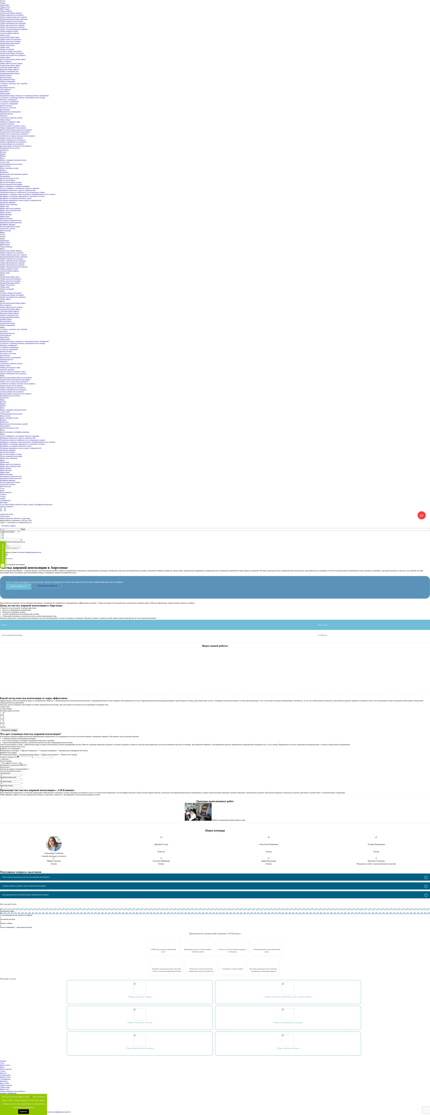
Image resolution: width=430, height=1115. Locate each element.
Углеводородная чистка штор (11, 164)
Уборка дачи (4, 47)
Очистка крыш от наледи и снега (12, 126)
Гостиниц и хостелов (8, 108)
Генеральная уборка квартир (11, 13)
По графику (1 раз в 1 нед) (11, 763)
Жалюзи (3, 152)
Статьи (2, 496)
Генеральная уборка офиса (10, 65)
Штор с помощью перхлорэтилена (13, 160)
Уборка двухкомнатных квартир (12, 25)
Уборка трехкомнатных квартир (12, 27)
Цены (2, 490)
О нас (2, 488)
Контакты (4, 502)
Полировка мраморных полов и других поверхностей (20, 200)
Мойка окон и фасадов (8, 204)
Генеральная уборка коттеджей (12, 53)
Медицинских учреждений (10, 112)
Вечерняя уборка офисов (9, 69)
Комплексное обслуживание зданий (14, 174)
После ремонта (5, 61)
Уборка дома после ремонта (10, 39)
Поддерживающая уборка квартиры (13, 19)
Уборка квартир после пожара (11, 21)
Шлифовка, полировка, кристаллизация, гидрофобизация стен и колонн (27, 194)
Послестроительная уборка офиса (13, 59)
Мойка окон (4, 206)
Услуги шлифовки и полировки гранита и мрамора (19, 188)
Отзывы (3, 494)
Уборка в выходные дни (9, 71)
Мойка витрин (5, 212)
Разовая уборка (6, 75)
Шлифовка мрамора (7, 224)
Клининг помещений (8, 1093)
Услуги (2, 235)
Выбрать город (424, 512)
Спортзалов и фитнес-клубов (11, 118)
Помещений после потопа (10, 148)
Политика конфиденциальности (58, 1112)
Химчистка (4, 150)
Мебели (3, 156)
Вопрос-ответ (5, 1077)
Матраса (3, 170)
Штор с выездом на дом (9, 168)
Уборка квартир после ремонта (12, 15)
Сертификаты (5, 500)
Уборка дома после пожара (10, 41)
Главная (3, 1061)
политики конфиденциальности (29, 552)
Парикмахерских (6, 114)
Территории (4, 5)
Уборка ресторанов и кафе (10, 122)
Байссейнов (4, 92)
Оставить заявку (8, 526)
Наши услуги (5, 1065)
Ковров (3, 154)
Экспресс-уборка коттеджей (10, 51)
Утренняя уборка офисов (9, 67)
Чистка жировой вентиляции (11, 184)
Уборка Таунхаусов (7, 45)
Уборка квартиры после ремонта (12, 1091)
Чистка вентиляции (7, 180)
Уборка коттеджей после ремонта (12, 55)
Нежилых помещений (8, 100)
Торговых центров (7, 124)
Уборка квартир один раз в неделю (13, 17)
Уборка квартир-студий (9, 31)
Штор (2, 158)
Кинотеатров (5, 110)
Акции (2, 498)
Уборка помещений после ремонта (13, 128)
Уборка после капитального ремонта (14, 134)
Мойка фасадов (6, 214)
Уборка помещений (7, 81)
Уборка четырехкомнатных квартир (13, 29)
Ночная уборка (5, 77)
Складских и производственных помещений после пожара (22, 98)
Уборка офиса (5, 57)
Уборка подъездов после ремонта (12, 140)
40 (3, 534)
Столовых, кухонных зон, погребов (13, 83)
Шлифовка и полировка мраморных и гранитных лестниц (22, 196)
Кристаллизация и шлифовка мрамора (14, 186)
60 (3, 538)
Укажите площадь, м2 (8, 757)
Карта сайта (4, 1083)
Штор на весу (5, 166)
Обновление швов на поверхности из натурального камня (22, 192)
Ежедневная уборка (7, 79)
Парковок (3, 116)
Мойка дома (4, 216)
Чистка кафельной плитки (10, 226)
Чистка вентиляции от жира (11, 182)
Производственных (7, 88)
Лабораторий (5, 94)
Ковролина (4, 172)
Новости (3, 1073)
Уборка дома (5, 35)
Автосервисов (5, 90)
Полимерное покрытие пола (11, 220)
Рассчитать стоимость (47, 586)
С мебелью (4, 759)
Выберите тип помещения (10, 749)
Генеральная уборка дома (9, 37)
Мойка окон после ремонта (10, 208)
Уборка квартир (6, 11)
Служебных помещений (9, 102)
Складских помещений (9, 104)
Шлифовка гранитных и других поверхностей (17, 190)
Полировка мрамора (7, 202)
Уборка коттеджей (7, 49)
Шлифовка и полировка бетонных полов (15, 198)
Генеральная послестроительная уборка (15, 132)
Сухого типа (5, 162)
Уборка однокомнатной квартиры (13, 23)
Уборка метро (5, 120)
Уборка (2, 3)
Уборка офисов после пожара (11, 63)
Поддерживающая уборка (10, 43)
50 (3, 536)
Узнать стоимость (6, 506)
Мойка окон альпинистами (10, 210)
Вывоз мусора (5, 231)
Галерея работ (5, 1075)
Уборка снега (5, 7)
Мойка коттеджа (6, 218)
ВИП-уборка (5, 9)
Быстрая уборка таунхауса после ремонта (15, 146)
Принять (23, 1111)
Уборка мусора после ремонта (11, 138)
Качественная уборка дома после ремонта (16, 130)
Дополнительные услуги (9, 178)
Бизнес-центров (6, 106)
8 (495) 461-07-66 (6, 514)
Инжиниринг (5, 176)
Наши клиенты (6, 492)
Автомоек (4, 86)
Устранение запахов (7, 229)
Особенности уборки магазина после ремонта (17, 136)
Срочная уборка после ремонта (12, 144)
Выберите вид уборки (8, 753)
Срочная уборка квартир (9, 33)
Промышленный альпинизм (11, 222)
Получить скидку (9, 730)
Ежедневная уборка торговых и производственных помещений (24, 96)
